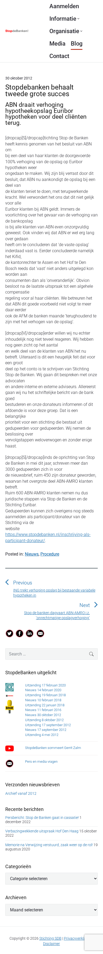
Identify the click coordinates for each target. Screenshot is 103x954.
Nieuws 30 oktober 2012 (43, 715)
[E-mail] (40, 633)
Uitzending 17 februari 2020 (45, 685)
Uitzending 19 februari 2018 (45, 695)
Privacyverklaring (78, 938)
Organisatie (64, 31)
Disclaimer (51, 944)
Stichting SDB (50, 938)
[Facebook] (19, 633)
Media (57, 43)
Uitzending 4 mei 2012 (41, 735)
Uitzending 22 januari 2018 (44, 705)
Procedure (49, 554)
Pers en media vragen (41, 762)
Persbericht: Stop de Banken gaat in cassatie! (42, 817)
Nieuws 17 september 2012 (45, 730)
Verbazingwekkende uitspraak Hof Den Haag (41, 831)
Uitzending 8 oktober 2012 (44, 720)
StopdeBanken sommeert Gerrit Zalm (53, 748)
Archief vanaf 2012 (20, 793)
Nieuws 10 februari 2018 (43, 700)
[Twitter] (9, 633)
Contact (59, 56)
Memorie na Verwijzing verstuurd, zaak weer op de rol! (49, 845)
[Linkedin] (30, 633)
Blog (76, 43)
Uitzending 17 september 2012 (48, 725)
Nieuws (32, 554)
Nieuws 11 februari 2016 (43, 710)
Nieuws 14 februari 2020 (43, 690)
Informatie (62, 18)
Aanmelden (64, 6)
